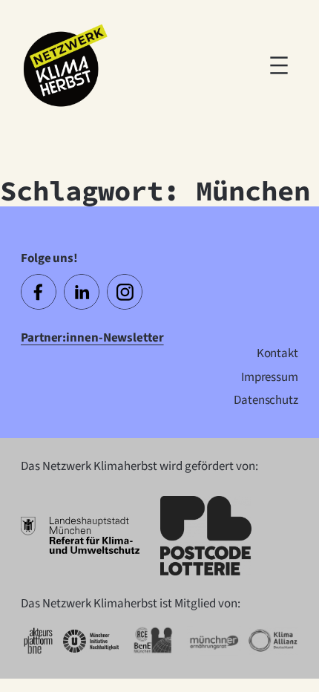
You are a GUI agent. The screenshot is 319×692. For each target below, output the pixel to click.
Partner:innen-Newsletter (92, 338)
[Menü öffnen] (279, 65)
